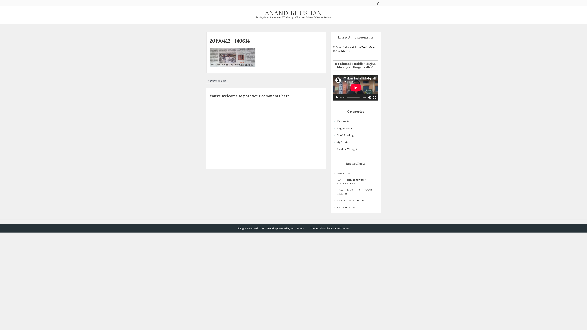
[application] (355, 88)
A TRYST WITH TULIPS (350, 200)
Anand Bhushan (293, 13)
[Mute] (369, 97)
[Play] (336, 97)
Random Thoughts (347, 149)
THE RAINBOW (346, 207)
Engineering (344, 128)
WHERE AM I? (345, 173)
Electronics (344, 121)
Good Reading (345, 135)
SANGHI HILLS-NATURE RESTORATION (351, 182)
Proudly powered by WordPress (285, 228)
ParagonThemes (340, 228)
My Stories (343, 142)
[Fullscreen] (374, 97)
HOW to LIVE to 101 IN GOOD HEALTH (354, 192)
